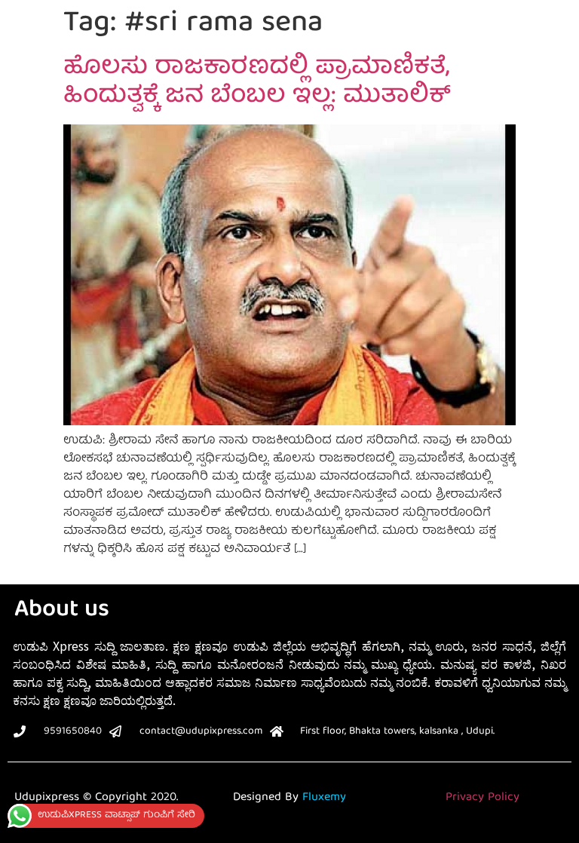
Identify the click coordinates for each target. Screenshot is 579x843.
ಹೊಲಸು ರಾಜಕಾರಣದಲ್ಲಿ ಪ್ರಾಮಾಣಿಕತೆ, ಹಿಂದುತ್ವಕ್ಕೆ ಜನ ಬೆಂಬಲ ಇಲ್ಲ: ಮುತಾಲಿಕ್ (257, 83)
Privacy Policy (482, 797)
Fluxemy (324, 797)
